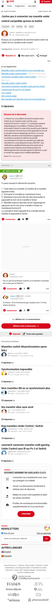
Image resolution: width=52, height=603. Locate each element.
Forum (9, 6)
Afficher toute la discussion (24, 326)
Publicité (38, 565)
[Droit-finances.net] (38, 589)
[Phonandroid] (38, 600)
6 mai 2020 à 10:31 (15, 179)
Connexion (5, 27)
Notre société (29, 565)
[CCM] (10, 1)
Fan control (6, 93)
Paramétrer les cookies (38, 568)
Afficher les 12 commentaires (27, 319)
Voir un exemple (44, 533)
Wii (26, 27)
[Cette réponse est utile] (19, 219)
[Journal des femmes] (13, 584)
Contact (45, 565)
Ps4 (13, 27)
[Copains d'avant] (13, 594)
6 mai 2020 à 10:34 (15, 277)
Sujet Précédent (10, 11)
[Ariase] (13, 599)
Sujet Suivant (43, 11)
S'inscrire (26, 514)
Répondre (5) (10, 56)
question (47, 2)
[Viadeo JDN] (38, 594)
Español (6, 556)
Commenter (10, 219)
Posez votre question (34, 334)
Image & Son (20, 6)
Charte (16, 570)
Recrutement (10, 568)
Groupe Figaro (41, 570)
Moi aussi (27, 56)
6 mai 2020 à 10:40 (16, 299)
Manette (19, 27)
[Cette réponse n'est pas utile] (27, 219)
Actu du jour (8, 533)
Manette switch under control (14, 83)
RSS (21, 570)
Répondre (17, 334)
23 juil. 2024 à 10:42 (22, 35)
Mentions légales (29, 570)
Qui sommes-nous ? (10, 565)
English (6, 552)
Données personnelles (23, 568)
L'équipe (21, 565)
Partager (43, 56)
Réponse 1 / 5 (7, 165)
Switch (31, 27)
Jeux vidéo (32, 6)
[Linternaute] (13, 589)
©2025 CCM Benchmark (26, 572)
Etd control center (9, 96)
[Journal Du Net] (38, 584)
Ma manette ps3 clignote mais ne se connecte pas (23, 99)
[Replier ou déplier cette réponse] (49, 165)
